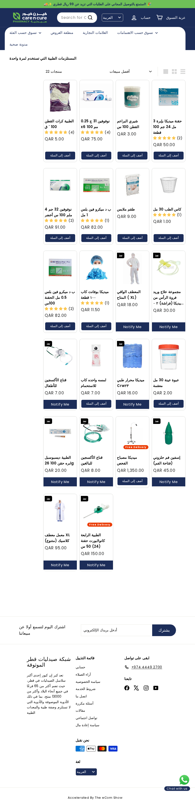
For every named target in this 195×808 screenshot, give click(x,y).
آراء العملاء (83, 674)
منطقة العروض (62, 32)
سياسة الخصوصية (88, 681)
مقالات (80, 710)
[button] (56, 132)
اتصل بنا (81, 696)
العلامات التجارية (95, 32)
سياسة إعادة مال (88, 725)
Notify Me (132, 326)
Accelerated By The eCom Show (95, 797)
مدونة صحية (19, 44)
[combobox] (77, 17)
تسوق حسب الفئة (24, 32)
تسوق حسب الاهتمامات (135, 32)
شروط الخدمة (86, 688)
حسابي (80, 667)
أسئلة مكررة (85, 703)
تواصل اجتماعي (87, 717)
